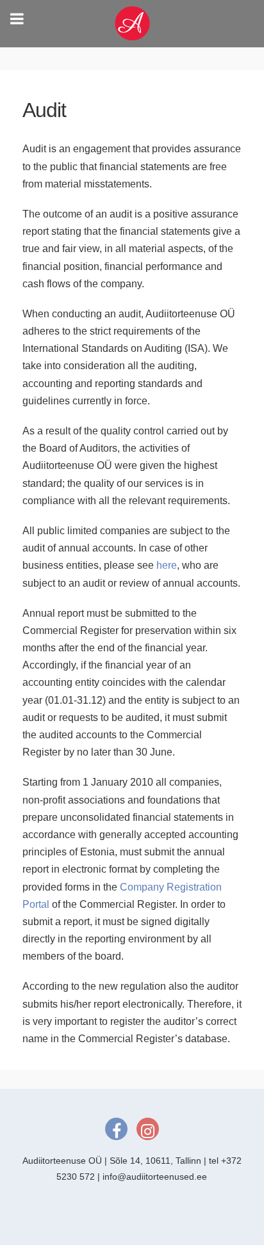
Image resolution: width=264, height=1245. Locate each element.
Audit (44, 110)
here (166, 565)
